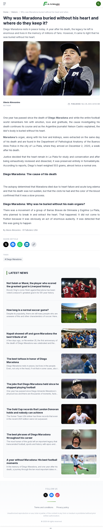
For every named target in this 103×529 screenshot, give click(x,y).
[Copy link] (33, 244)
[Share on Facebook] (13, 244)
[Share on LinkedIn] (27, 244)
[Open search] (98, 3)
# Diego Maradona (13, 259)
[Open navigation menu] (4, 3)
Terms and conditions (43, 507)
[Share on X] (6, 244)
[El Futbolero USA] (51, 4)
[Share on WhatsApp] (20, 244)
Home (5, 12)
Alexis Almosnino (11, 102)
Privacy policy (62, 507)
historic (14, 12)
